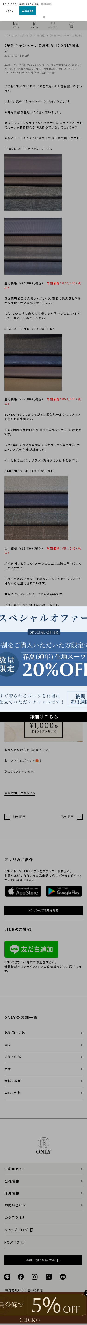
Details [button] (46, 4)
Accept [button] (27, 10)
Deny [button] (10, 10)
